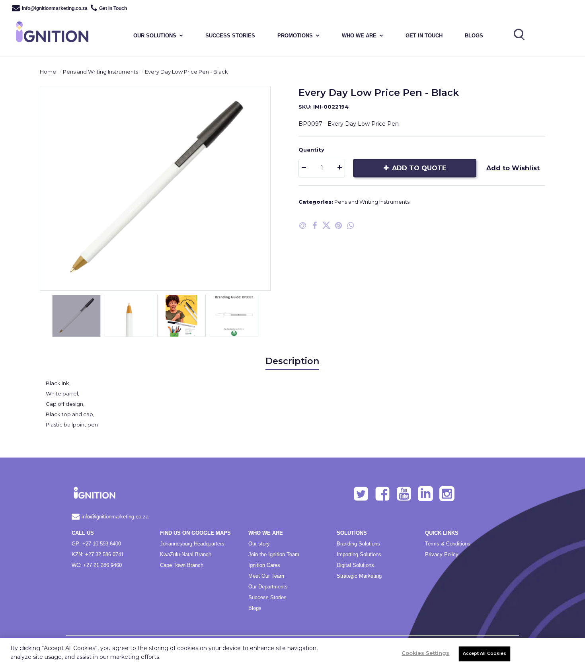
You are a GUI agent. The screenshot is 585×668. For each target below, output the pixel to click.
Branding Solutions (358, 544)
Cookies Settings (425, 653)
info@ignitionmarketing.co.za (55, 8)
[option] (155, 188)
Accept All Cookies (484, 653)
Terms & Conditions (447, 544)
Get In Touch (113, 8)
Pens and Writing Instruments (100, 71)
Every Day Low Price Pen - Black (186, 71)
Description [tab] (292, 361)
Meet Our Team (266, 576)
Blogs (474, 36)
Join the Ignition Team (273, 554)
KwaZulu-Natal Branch (185, 554)
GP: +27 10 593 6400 (96, 544)
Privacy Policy (441, 554)
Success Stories (267, 597)
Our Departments (268, 587)
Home (48, 71)
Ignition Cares (264, 565)
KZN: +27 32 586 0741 (98, 554)
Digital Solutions (355, 565)
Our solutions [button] (154, 36)
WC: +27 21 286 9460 (97, 565)
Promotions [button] (295, 36)
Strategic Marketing (359, 576)
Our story (259, 544)
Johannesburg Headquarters (192, 544)
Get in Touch (424, 36)
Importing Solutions (359, 554)
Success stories (230, 36)
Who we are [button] (359, 36)
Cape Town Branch (181, 565)
